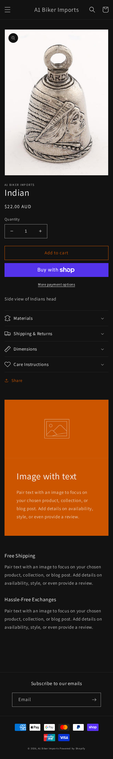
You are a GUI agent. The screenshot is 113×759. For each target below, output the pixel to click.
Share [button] (17, 380)
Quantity (12, 219)
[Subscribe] (94, 700)
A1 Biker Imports (48, 748)
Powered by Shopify (72, 748)
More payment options (56, 284)
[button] (7, 9)
